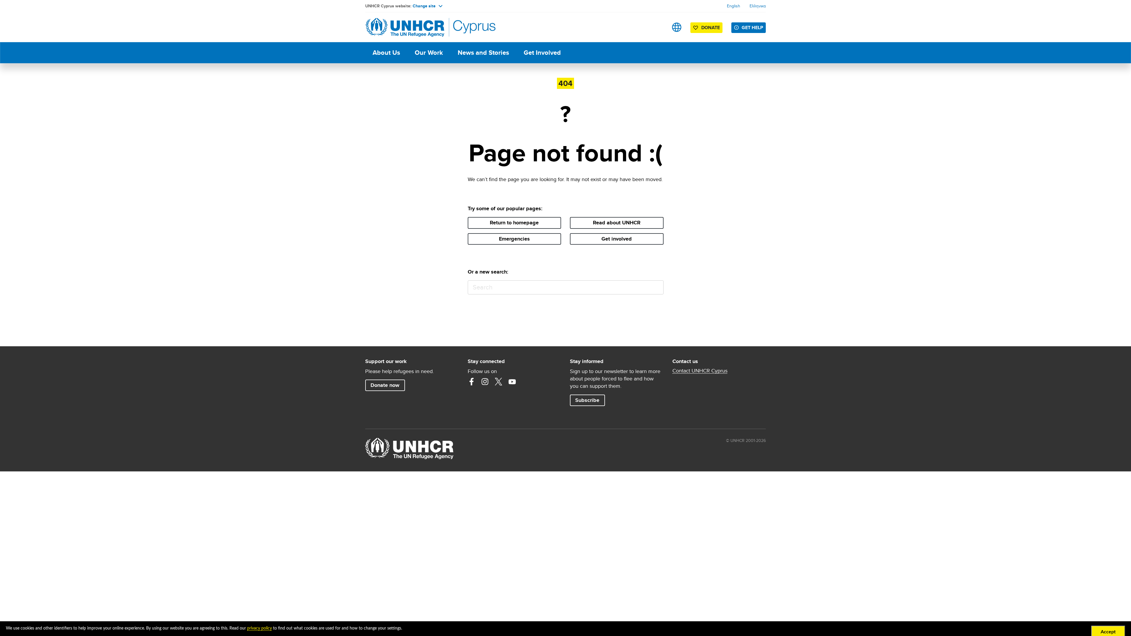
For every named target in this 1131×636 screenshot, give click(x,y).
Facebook (471, 381)
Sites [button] (677, 27)
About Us (386, 52)
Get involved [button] (616, 239)
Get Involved (542, 52)
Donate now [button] (385, 385)
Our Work (429, 52)
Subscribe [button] (587, 400)
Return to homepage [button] (514, 222)
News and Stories (483, 52)
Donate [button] (710, 27)
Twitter (498, 381)
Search (656, 287)
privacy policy (259, 628)
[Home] (406, 27)
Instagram (485, 381)
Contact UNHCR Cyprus (699, 370)
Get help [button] (752, 27)
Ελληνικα (758, 6)
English (733, 6)
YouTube (512, 381)
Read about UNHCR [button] (617, 222)
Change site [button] (424, 6)
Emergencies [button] (514, 239)
